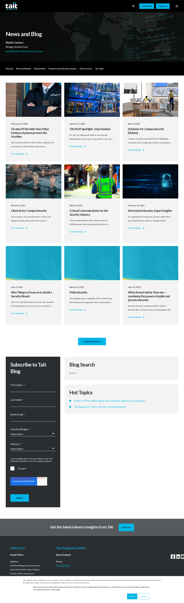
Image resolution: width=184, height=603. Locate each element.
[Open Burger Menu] (177, 6)
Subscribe (126, 527)
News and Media (23, 68)
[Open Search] (133, 5)
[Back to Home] (11, 6)
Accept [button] (132, 596)
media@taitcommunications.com (24, 51)
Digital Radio (40, 68)
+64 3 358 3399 (63, 565)
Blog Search (82, 364)
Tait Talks (99, 68)
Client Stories (85, 68)
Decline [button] (144, 596)
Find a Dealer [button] (147, 6)
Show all (9, 68)
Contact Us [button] (162, 6)
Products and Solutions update (62, 68)
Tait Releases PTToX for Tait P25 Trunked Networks (100, 406)
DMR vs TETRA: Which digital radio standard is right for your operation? (109, 400)
